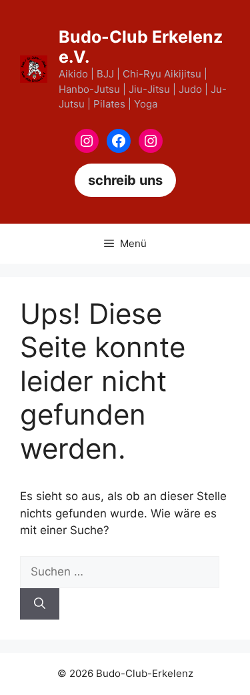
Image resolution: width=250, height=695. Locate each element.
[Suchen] (39, 604)
